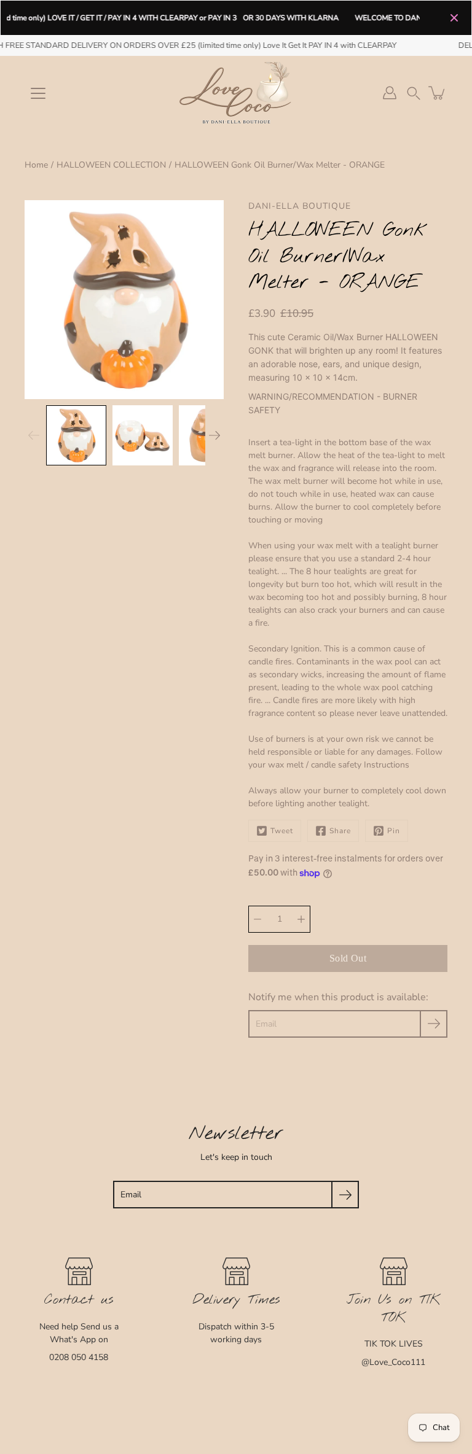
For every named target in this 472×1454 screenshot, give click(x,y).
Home (36, 165)
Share (340, 831)
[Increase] (301, 919)
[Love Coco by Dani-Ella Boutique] (236, 92)
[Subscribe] (433, 1024)
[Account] (389, 93)
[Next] (214, 435)
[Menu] (38, 93)
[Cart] (437, 93)
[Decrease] (257, 919)
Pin (393, 831)
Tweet (281, 831)
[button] (413, 93)
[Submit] (345, 1194)
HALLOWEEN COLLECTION (111, 165)
